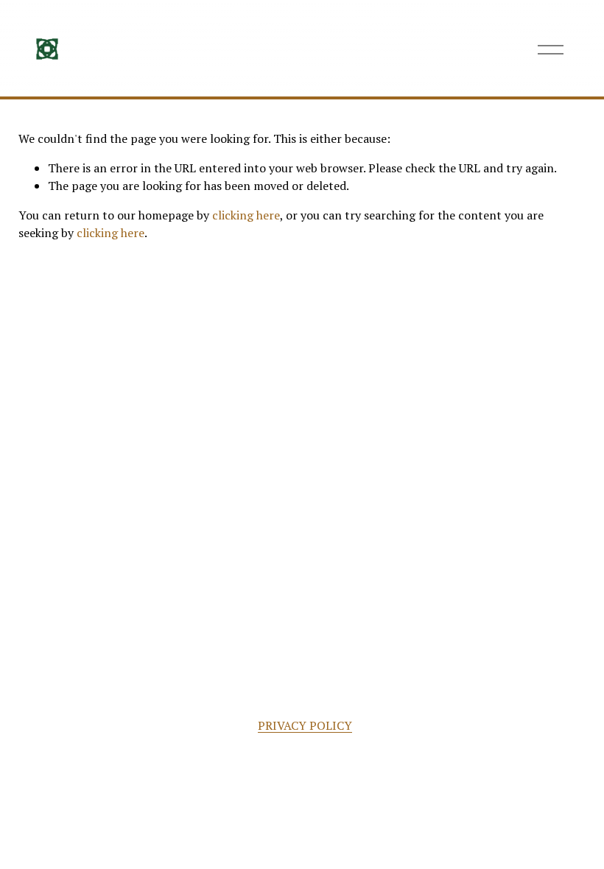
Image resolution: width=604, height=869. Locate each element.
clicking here (246, 215)
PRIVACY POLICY (305, 725)
